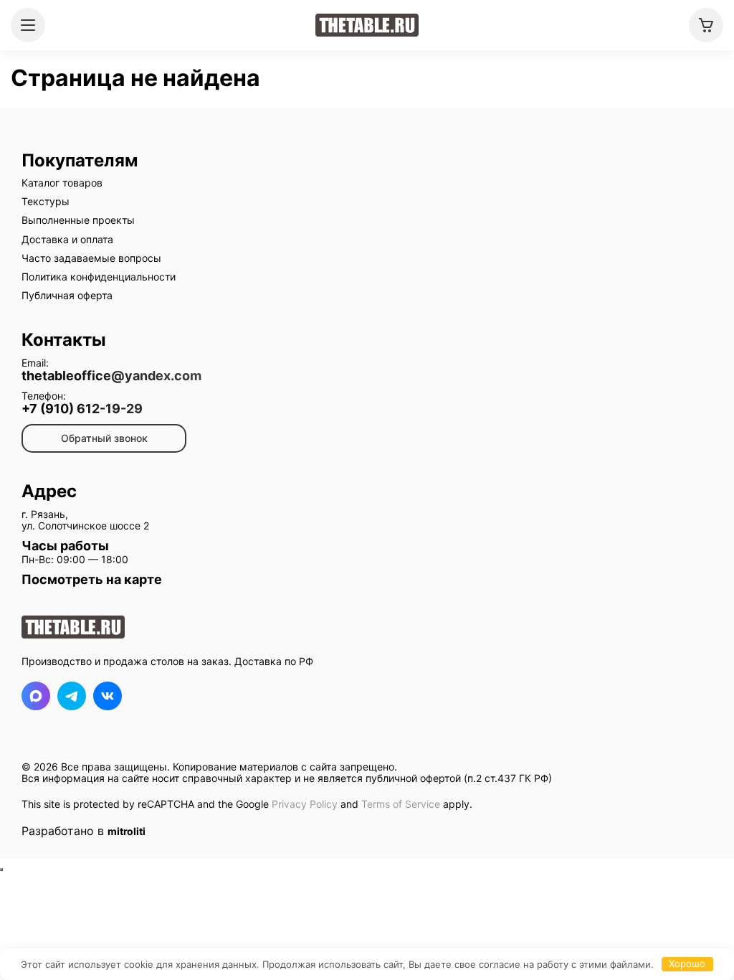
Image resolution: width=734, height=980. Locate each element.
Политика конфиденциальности (99, 276)
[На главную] (367, 25)
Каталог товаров (62, 182)
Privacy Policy (305, 804)
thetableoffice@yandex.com (111, 376)
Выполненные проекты (78, 220)
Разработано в (84, 830)
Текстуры (46, 201)
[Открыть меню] (28, 25)
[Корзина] (706, 25)
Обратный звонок (104, 438)
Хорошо (687, 963)
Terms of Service (400, 804)
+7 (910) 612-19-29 (82, 409)
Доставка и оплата (67, 239)
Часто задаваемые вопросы (91, 258)
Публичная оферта (67, 295)
